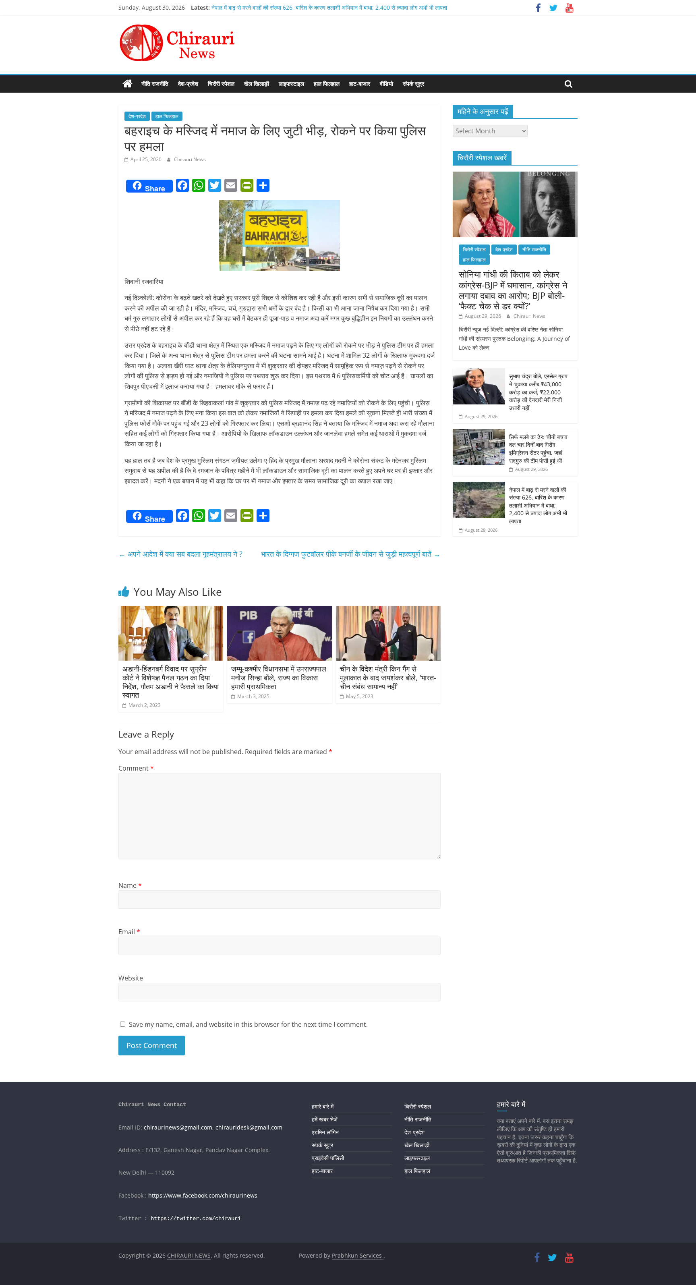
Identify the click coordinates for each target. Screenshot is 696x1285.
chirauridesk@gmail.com (248, 1127)
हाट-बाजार (359, 83)
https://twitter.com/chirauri (196, 1218)
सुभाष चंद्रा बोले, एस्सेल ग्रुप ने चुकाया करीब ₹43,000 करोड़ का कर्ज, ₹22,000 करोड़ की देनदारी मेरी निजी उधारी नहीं (538, 391)
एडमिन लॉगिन (325, 1132)
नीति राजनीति (154, 83)
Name (130, 885)
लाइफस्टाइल (291, 83)
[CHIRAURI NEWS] (127, 83)
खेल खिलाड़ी (256, 83)
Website (130, 978)
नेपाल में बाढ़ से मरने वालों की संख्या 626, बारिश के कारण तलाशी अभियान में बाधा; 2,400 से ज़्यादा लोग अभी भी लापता (329, 7)
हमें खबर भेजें (325, 1119)
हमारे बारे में (323, 1106)
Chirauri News (190, 159)
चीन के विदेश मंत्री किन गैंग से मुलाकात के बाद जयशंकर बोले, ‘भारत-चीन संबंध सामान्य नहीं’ (388, 677)
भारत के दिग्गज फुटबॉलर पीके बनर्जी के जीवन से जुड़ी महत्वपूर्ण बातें (351, 554)
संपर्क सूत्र (413, 83)
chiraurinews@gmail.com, (179, 1127)
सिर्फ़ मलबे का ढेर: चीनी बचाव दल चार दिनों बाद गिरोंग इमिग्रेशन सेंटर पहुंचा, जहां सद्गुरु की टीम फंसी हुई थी (538, 448)
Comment (136, 768)
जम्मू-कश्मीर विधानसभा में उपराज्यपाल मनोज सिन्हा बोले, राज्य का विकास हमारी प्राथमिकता (278, 677)
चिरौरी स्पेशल (221, 83)
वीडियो (386, 83)
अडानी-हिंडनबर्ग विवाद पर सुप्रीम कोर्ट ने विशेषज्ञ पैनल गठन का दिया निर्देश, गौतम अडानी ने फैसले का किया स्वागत (170, 682)
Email (129, 931)
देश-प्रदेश (188, 83)
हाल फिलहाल (327, 83)
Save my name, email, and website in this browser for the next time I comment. (248, 1024)
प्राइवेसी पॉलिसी (328, 1158)
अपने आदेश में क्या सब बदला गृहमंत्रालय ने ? (180, 554)
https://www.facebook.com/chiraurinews (202, 1195)
